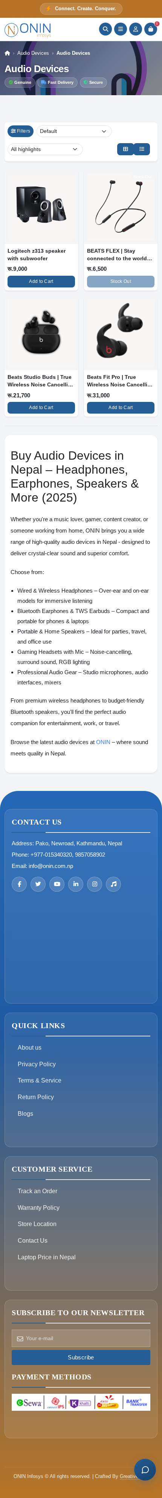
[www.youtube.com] (56, 884)
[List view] (141, 149)
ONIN (103, 742)
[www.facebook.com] (19, 884)
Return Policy (36, 1097)
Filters (23, 131)
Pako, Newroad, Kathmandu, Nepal (78, 843)
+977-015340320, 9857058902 (68, 854)
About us (29, 1047)
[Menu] (120, 29)
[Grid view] (125, 149)
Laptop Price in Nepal (47, 1257)
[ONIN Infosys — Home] (28, 29)
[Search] (105, 29)
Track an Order (37, 1191)
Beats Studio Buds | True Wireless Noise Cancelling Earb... (41, 384)
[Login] (135, 29)
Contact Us (32, 1240)
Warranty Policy (39, 1208)
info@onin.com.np (51, 866)
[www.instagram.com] (94, 884)
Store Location (37, 1224)
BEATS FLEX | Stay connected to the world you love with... (117, 258)
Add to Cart (41, 281)
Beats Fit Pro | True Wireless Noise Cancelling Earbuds (120, 384)
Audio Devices (33, 53)
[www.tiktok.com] (113, 884)
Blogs (25, 1113)
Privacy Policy (37, 1064)
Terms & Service (39, 1080)
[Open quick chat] (145, 1470)
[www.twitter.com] (38, 884)
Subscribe (81, 1357)
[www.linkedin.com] (75, 884)
